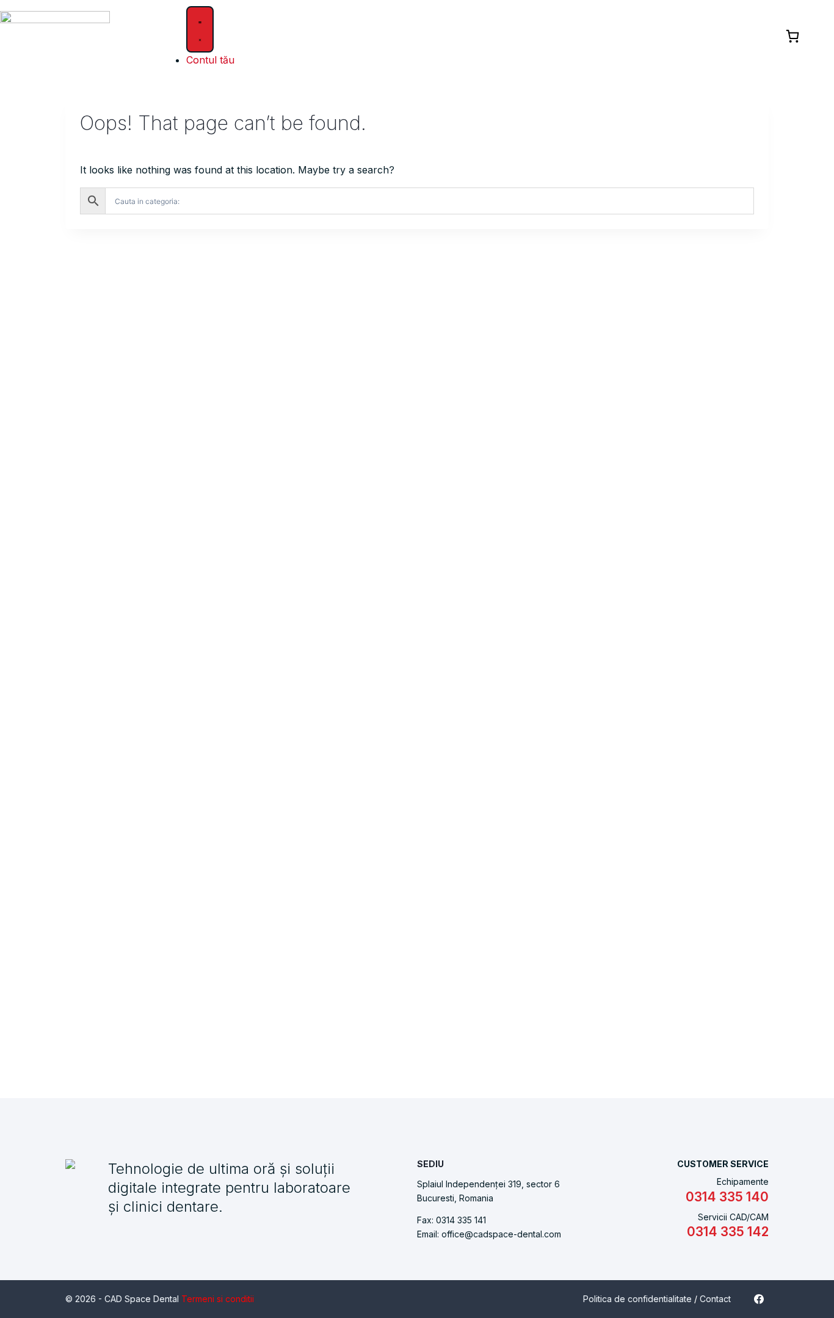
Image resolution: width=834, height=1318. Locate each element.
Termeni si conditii (217, 1299)
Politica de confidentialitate (637, 1299)
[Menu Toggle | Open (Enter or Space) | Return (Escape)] (200, 29)
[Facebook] (759, 1299)
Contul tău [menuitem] (210, 60)
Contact (715, 1299)
